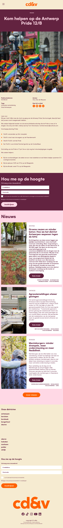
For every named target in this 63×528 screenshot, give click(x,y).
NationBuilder (39, 523)
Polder (3, 447)
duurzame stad (54, 280)
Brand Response (30, 523)
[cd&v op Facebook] (23, 514)
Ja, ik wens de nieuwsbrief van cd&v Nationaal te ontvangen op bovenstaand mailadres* (26, 196)
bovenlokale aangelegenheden (40, 384)
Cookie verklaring (35, 522)
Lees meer (36, 276)
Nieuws (32, 12)
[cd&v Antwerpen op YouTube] (35, 514)
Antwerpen (5, 414)
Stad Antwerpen (6, 107)
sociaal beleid (55, 329)
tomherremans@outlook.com (48, 125)
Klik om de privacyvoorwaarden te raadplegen (13, 199)
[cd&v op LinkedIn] (40, 514)
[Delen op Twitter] (34, 106)
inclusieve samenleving (8, 105)
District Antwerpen (43, 280)
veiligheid (56, 330)
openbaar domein (43, 281)
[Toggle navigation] (3, 4)
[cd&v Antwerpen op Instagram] (31, 514)
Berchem (4, 416)
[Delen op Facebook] (37, 106)
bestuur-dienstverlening (42, 329)
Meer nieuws (31, 395)
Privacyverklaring (27, 522)
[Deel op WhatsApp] (43, 106)
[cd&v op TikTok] (27, 514)
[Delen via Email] (40, 106)
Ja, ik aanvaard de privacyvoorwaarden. (14, 477)
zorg (57, 385)
